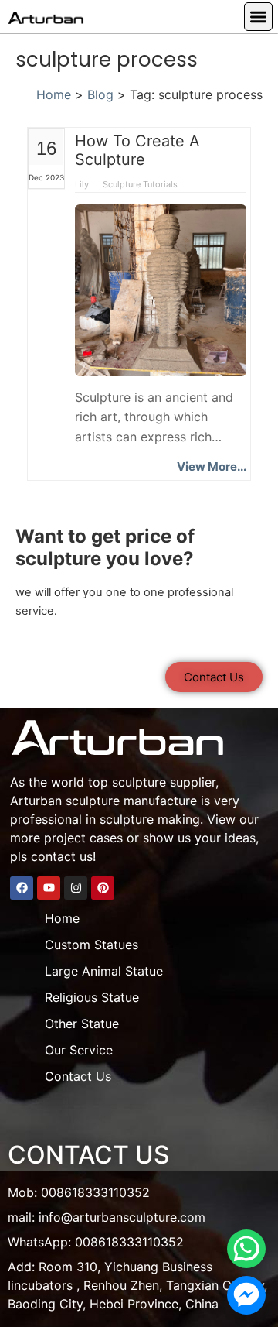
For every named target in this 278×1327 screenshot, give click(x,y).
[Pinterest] (102, 888)
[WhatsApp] (246, 1248)
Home (53, 94)
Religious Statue (92, 997)
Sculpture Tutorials (140, 184)
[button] (258, 16)
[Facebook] (21, 888)
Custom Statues (91, 944)
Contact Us (78, 1076)
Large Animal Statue (104, 971)
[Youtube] (48, 888)
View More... (211, 466)
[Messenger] (246, 1295)
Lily (83, 184)
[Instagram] (75, 888)
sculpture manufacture (131, 800)
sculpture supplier (163, 782)
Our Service (79, 1050)
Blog (100, 94)
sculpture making (150, 819)
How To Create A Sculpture (137, 150)
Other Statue (82, 1023)
